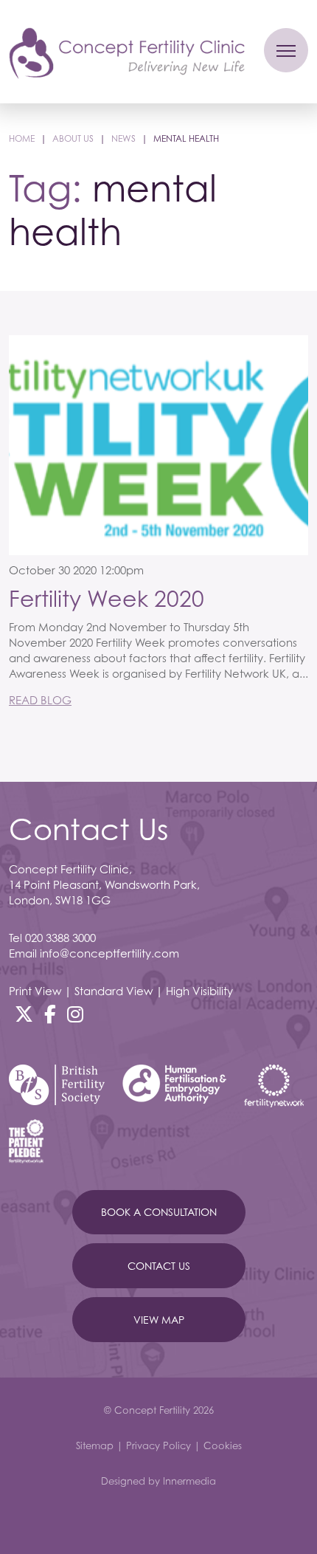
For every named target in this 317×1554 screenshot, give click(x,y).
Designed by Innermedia (158, 1481)
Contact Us (159, 1265)
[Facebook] (50, 1014)
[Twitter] (24, 1014)
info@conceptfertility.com (109, 953)
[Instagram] (75, 1014)
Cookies (222, 1445)
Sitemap (95, 1445)
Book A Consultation (159, 1212)
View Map (158, 1319)
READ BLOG (40, 699)
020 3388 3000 (60, 937)
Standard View (113, 990)
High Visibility (199, 990)
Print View (35, 990)
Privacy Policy (158, 1445)
